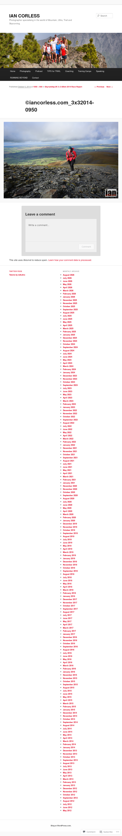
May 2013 (67, 772)
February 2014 (69, 744)
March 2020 (68, 514)
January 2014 (69, 747)
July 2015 (67, 690)
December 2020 (70, 485)
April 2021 (67, 473)
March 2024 (68, 366)
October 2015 (69, 681)
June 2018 (67, 580)
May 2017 (67, 621)
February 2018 (69, 593)
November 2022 (70, 413)
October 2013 (69, 756)
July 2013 (67, 766)
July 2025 (67, 315)
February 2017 (69, 630)
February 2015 (69, 706)
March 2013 (68, 779)
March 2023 (68, 400)
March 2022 (68, 438)
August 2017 (68, 611)
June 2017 (67, 618)
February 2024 (69, 369)
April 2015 (67, 700)
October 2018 (69, 567)
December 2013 (70, 750)
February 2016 (69, 668)
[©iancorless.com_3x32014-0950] (61, 160)
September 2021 (70, 457)
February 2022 (69, 441)
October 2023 (69, 381)
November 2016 (70, 640)
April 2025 (67, 325)
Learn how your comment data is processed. (70, 259)
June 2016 (67, 656)
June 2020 (67, 504)
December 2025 (70, 300)
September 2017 (70, 608)
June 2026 (67, 281)
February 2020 (69, 517)
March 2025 (68, 328)
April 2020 (67, 511)
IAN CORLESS (24, 15)
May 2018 (67, 583)
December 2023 (70, 375)
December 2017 (70, 599)
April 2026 (67, 287)
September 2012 (70, 797)
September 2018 (70, 570)
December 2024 (70, 337)
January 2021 (69, 482)
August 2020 (68, 498)
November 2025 (70, 303)
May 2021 (67, 470)
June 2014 (67, 731)
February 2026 (69, 293)
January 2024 (69, 372)
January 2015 (69, 709)
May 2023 (67, 394)
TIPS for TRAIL (54, 71)
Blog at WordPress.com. (61, 825)
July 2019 (67, 539)
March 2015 (68, 703)
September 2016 (70, 646)
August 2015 (68, 687)
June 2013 (67, 769)
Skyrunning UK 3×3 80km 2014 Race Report (63, 86)
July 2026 (67, 278)
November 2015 (70, 678)
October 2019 (69, 530)
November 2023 (70, 378)
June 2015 (67, 693)
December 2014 (70, 712)
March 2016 (68, 665)
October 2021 (69, 454)
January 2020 (69, 520)
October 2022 (69, 416)
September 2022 (70, 419)
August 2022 (68, 422)
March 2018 (68, 589)
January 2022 (69, 444)
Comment (86, 246)
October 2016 (69, 643)
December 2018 (70, 561)
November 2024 (70, 340)
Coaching (69, 71)
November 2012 (70, 791)
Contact (35, 77)
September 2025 (70, 309)
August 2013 (68, 763)
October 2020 (69, 492)
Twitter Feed (15, 271)
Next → (110, 86)
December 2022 (70, 410)
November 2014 (70, 715)
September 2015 (70, 684)
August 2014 (68, 725)
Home (12, 71)
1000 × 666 (37, 86)
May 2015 (67, 696)
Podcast (39, 71)
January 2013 (69, 785)
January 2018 (69, 596)
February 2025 (69, 331)
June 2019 (67, 542)
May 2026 (67, 284)
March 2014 (68, 741)
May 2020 (67, 508)
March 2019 (68, 552)
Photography (25, 71)
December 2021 (70, 448)
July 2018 (67, 577)
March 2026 (68, 290)
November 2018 (70, 564)
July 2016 (67, 652)
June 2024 (67, 356)
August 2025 (68, 312)
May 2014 (67, 734)
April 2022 (67, 435)
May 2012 (67, 810)
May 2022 (67, 432)
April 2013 (67, 775)
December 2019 (70, 523)
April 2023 (67, 397)
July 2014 (67, 728)
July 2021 (67, 463)
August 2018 (68, 574)
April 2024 (67, 363)
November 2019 (70, 526)
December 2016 (70, 637)
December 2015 (70, 674)
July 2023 (67, 388)
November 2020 (70, 489)
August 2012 (68, 800)
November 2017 (70, 602)
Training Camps (84, 71)
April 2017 (67, 624)
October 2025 (69, 306)
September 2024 (70, 347)
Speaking (100, 71)
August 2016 (68, 649)
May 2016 (67, 659)
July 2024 (67, 353)
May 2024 (67, 359)
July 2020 (67, 501)
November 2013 (70, 753)
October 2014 (69, 719)
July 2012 (67, 804)
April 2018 (67, 586)
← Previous (99, 86)
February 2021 (69, 479)
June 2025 (67, 318)
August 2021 (68, 460)
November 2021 (70, 451)
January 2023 (69, 407)
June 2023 (67, 391)
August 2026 (68, 274)
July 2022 (67, 426)
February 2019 (69, 555)
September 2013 (70, 760)
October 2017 (69, 605)
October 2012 (69, 794)
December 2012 (70, 788)
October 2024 (69, 344)
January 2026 (69, 296)
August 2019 (68, 536)
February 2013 (69, 782)
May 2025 (67, 322)
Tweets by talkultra (17, 274)
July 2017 (67, 615)
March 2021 (68, 476)
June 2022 (67, 429)
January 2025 (69, 334)
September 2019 (70, 533)
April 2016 (67, 662)
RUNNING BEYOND (19, 77)
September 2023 (70, 385)
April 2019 (67, 548)
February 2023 (69, 404)
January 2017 (69, 634)
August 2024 (68, 350)
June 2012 (67, 807)
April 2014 (67, 738)
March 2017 (68, 627)
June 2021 (67, 467)
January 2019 (69, 558)
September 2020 (70, 495)
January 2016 (69, 671)
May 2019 (67, 545)
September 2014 (70, 722)
